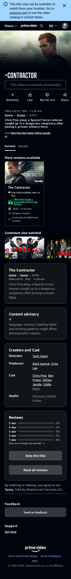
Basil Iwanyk (41, 364)
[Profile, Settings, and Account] (65, 26)
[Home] (29, 25)
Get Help (11, 531)
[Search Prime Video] (41, 26)
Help (34, 560)
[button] (27, 443)
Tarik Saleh (40, 356)
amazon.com (18, 13)
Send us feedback (51, 556)
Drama (21, 115)
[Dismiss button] (64, 5)
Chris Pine (15, 132)
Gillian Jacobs (42, 132)
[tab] (10, 146)
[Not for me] (47, 94)
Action (9, 115)
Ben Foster (28, 132)
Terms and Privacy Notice (23, 556)
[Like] (30, 94)
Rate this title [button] (36, 456)
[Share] (64, 94)
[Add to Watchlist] (12, 94)
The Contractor (24, 173)
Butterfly (24, 248)
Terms (9, 489)
